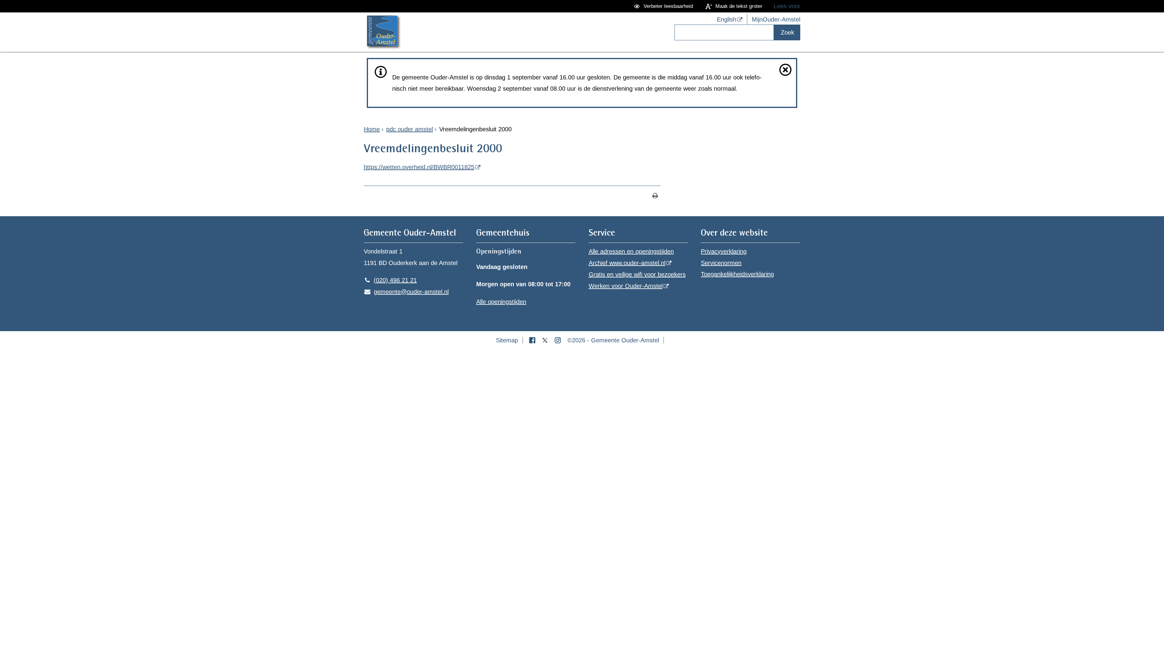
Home (372, 129)
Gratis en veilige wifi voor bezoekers (637, 274)
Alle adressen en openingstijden (631, 251)
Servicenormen (721, 263)
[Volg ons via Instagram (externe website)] (559, 340)
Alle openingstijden (501, 301)
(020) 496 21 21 (390, 280)
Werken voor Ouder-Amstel (626, 286)
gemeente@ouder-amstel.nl (406, 291)
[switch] (664, 6)
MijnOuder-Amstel (776, 19)
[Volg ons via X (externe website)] (546, 340)
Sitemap (507, 340)
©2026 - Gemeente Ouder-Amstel (613, 340)
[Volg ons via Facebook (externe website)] (533, 340)
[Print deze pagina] (655, 196)
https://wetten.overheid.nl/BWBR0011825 (419, 167)
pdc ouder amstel (409, 129)
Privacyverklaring (724, 251)
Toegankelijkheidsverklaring (737, 274)
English (726, 19)
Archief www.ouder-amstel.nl (627, 263)
